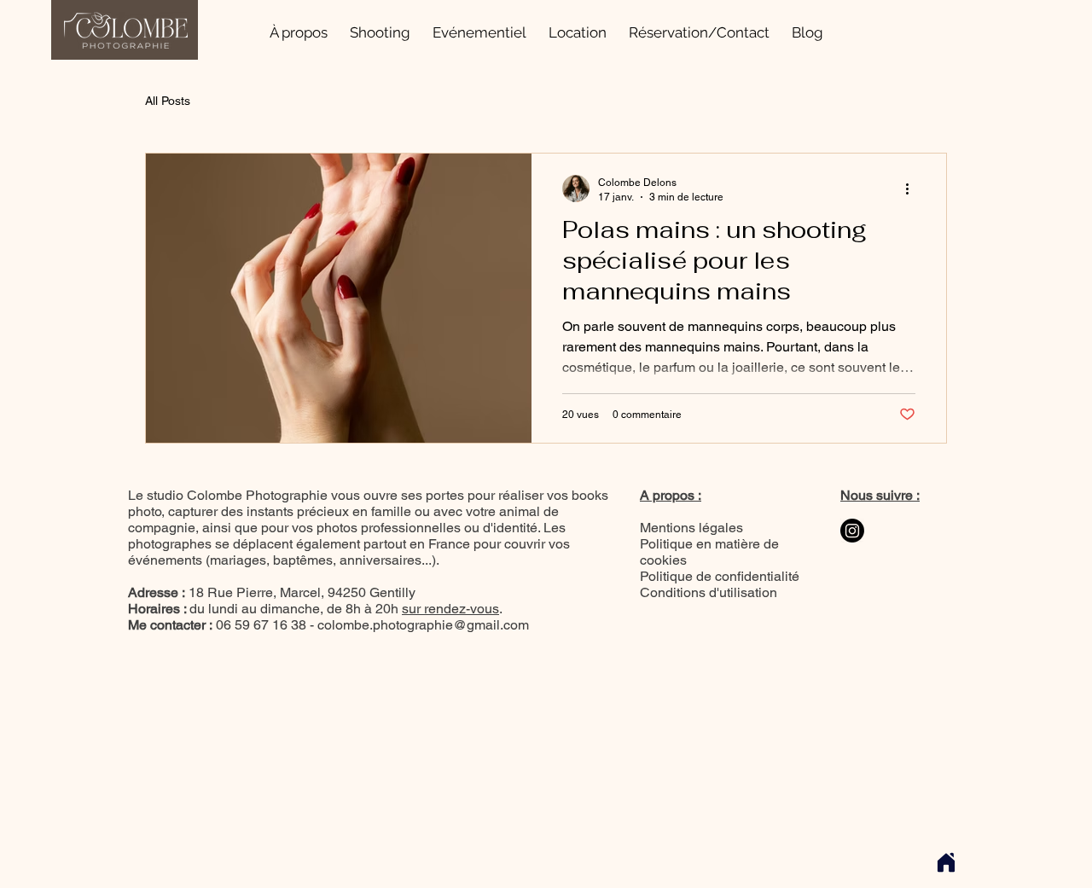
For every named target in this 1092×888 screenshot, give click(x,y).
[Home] (946, 862)
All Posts (167, 100)
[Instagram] (852, 531)
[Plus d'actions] (913, 188)
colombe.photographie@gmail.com (423, 625)
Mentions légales (691, 527)
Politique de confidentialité (719, 576)
